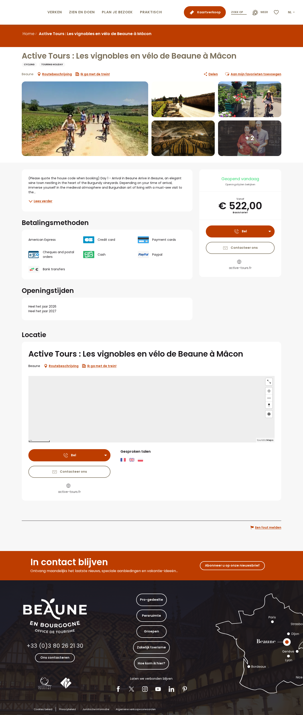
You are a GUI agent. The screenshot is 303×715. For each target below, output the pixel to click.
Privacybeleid (67, 709)
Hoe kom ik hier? (151, 663)
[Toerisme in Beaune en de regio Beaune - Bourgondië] (23, 12)
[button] (292, 12)
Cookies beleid (43, 709)
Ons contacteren (54, 657)
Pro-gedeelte (151, 599)
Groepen (151, 631)
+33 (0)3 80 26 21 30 (54, 646)
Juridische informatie (96, 709)
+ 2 (249, 138)
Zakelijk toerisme (151, 647)
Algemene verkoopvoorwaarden (136, 709)
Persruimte (151, 615)
